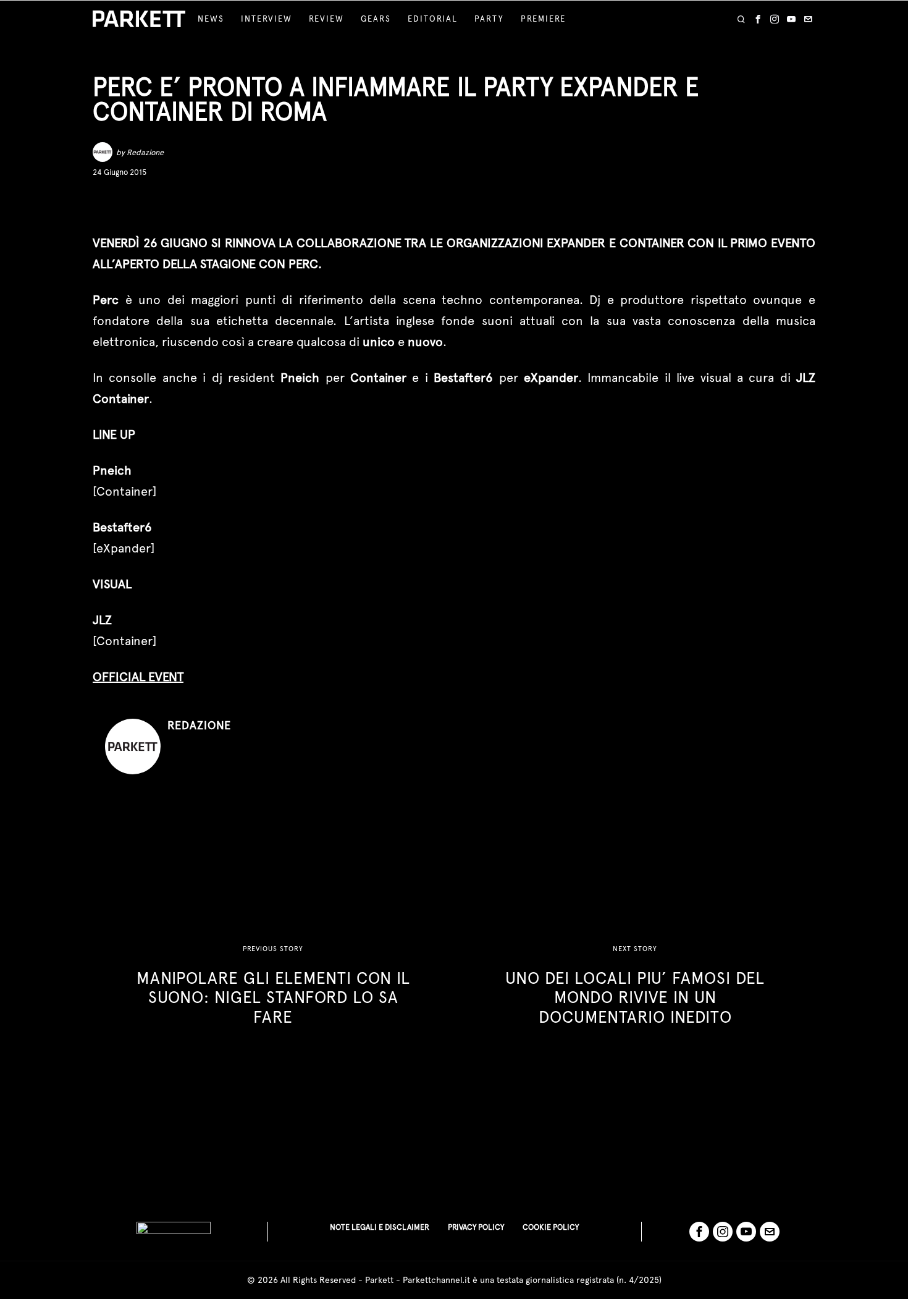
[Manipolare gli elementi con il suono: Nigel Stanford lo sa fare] (273, 985)
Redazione (145, 152)
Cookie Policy (551, 1227)
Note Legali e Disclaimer (379, 1227)
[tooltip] (757, 19)
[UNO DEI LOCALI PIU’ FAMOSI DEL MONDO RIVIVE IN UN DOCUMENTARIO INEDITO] (635, 985)
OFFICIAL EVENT (138, 676)
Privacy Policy (476, 1227)
